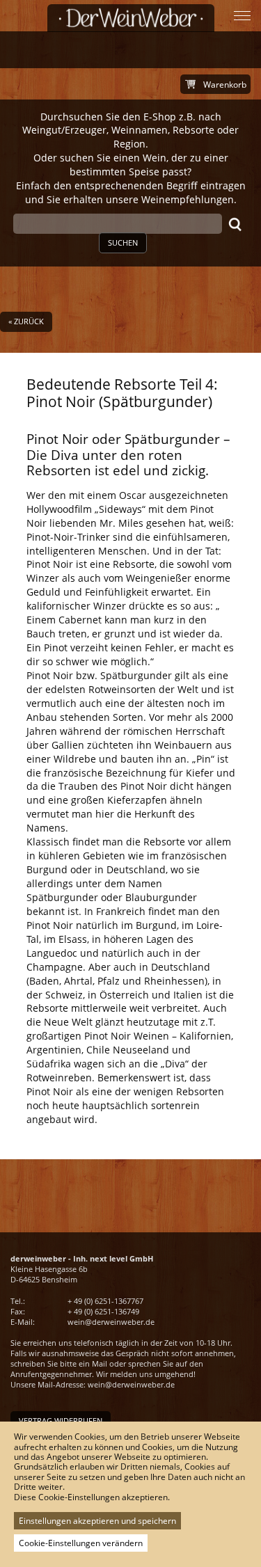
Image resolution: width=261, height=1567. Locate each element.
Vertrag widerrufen (60, 1420)
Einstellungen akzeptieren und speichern (97, 1521)
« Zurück (26, 321)
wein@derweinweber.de (111, 1322)
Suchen (123, 242)
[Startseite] (130, 18)
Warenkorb (224, 84)
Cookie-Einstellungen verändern (81, 1543)
